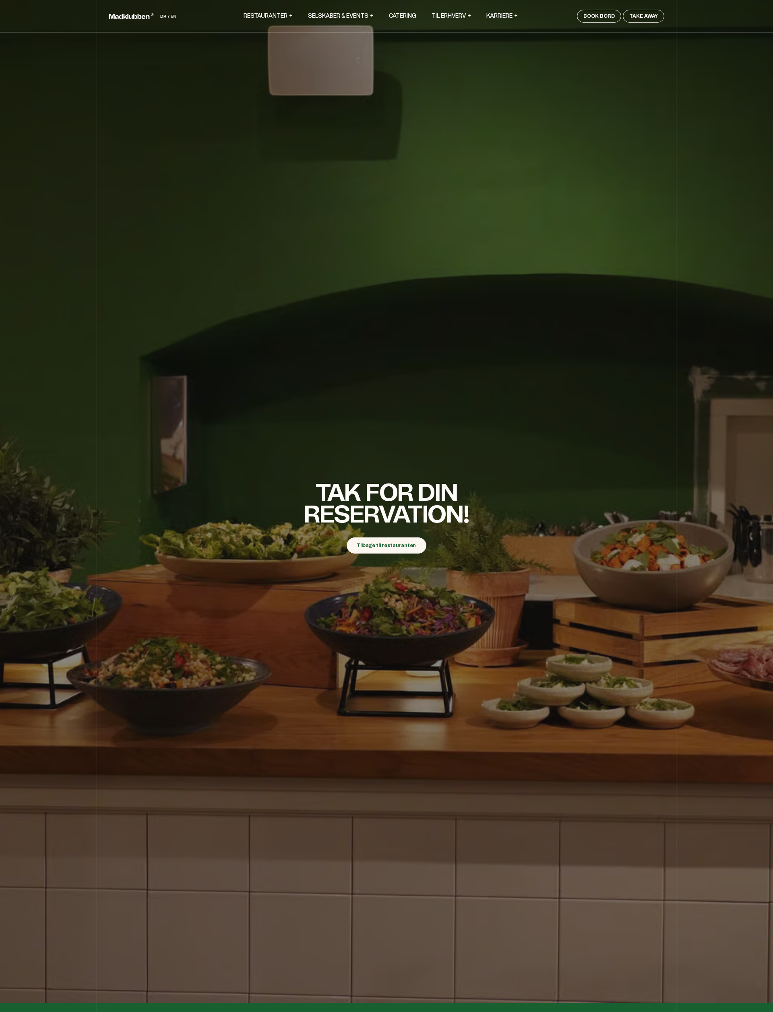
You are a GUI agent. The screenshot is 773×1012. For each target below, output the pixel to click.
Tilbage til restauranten (386, 545)
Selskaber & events (338, 15)
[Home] (131, 16)
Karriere (499, 15)
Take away (643, 16)
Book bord (599, 16)
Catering (402, 15)
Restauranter (265, 15)
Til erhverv (449, 15)
